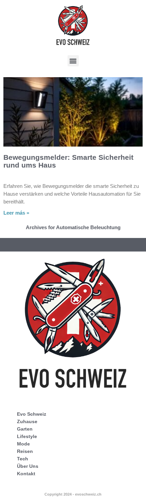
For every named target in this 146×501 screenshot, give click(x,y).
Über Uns (27, 466)
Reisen (25, 451)
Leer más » (16, 213)
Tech (22, 458)
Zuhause (27, 421)
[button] (73, 60)
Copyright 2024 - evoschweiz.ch (73, 494)
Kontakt (26, 473)
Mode (23, 443)
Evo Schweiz (31, 414)
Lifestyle (27, 436)
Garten (25, 429)
